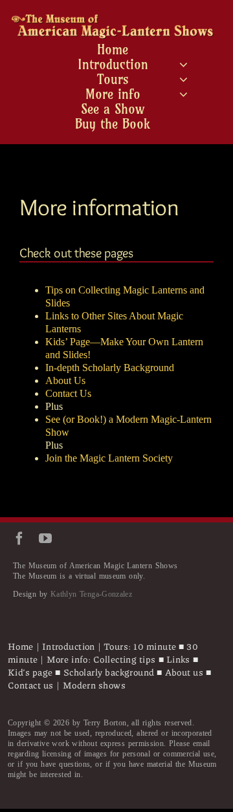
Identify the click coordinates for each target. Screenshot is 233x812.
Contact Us (68, 393)
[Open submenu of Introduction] (183, 65)
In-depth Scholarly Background (109, 367)
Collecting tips (124, 658)
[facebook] (19, 538)
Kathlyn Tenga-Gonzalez (91, 594)
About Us (65, 380)
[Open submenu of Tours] (183, 79)
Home (21, 645)
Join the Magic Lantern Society (109, 458)
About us (184, 671)
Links (178, 658)
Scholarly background (109, 671)
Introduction (68, 645)
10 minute (154, 645)
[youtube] (45, 538)
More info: (70, 658)
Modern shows (94, 684)
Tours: (117, 645)
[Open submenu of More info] (183, 94)
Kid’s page (31, 671)
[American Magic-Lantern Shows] (113, 19)
